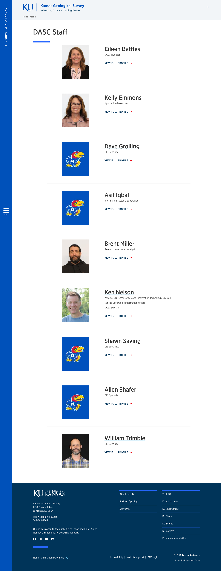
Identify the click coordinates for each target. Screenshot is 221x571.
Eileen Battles (122, 49)
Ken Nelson (119, 292)
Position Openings (129, 501)
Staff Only (125, 508)
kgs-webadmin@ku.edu (45, 516)
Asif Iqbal (116, 195)
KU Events (167, 523)
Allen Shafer (120, 389)
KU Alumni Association (174, 538)
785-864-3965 (40, 520)
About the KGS (127, 494)
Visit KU (166, 494)
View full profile (116, 63)
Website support (135, 557)
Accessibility (116, 557)
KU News (167, 516)
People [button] (33, 17)
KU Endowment (170, 508)
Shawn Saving (122, 341)
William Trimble (124, 438)
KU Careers (168, 531)
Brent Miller (119, 243)
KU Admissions (170, 501)
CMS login (153, 557)
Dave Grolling (122, 146)
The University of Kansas (190, 560)
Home (26, 17)
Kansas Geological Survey (62, 5)
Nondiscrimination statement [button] (48, 557)
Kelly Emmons (122, 98)
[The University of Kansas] (49, 495)
